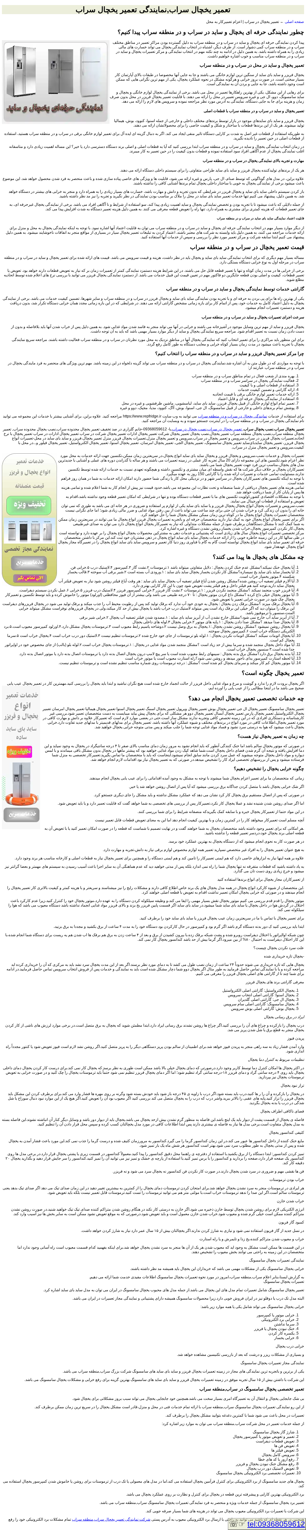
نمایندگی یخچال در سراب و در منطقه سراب (232, 416)
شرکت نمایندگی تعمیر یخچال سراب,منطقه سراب (111, 1519)
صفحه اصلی (294, 22)
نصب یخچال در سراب (189, 429)
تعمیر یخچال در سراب (225, 429)
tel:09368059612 (276, 1524)
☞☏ (267, 1524)
